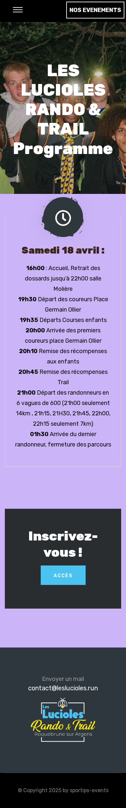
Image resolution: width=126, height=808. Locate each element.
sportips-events (89, 790)
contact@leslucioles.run (63, 688)
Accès (63, 575)
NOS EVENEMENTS (95, 10)
